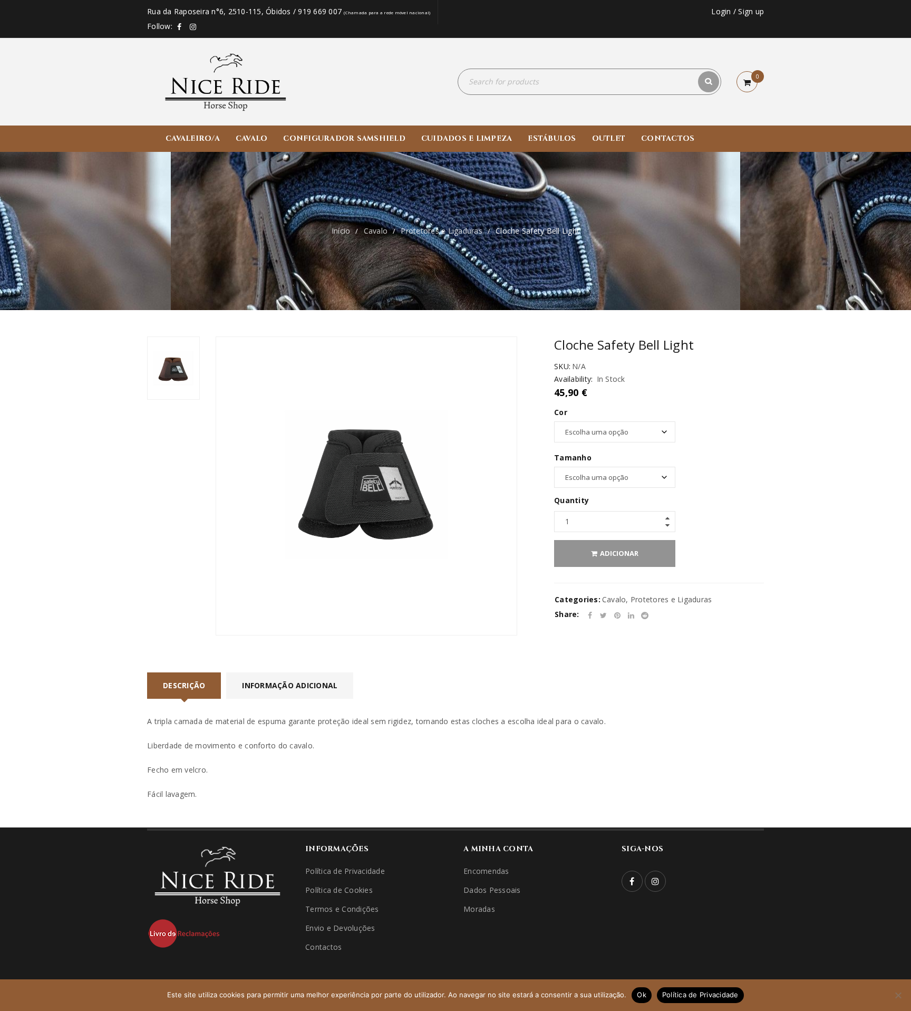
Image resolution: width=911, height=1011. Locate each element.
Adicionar (619, 553)
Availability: (573, 379)
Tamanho (573, 458)
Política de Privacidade (345, 871)
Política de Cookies (339, 890)
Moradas (479, 909)
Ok (641, 994)
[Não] (898, 995)
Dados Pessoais (492, 890)
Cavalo (376, 231)
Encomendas (486, 871)
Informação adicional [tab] (289, 685)
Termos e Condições (342, 909)
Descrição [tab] (184, 685)
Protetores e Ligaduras (441, 231)
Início (341, 231)
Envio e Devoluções (340, 928)
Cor (560, 412)
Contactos (323, 947)
